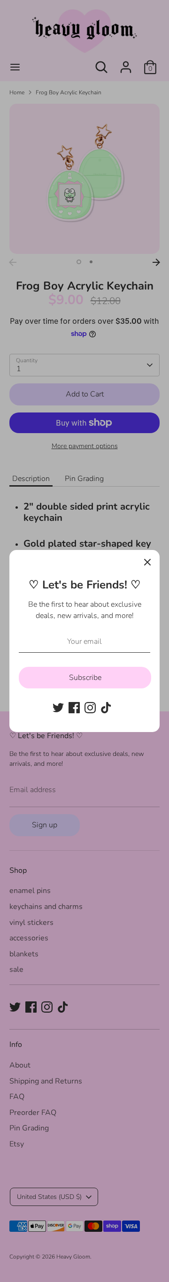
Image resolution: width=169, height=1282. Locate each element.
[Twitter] (58, 707)
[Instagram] (90, 707)
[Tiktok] (106, 707)
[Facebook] (74, 707)
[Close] (147, 562)
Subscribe (85, 677)
